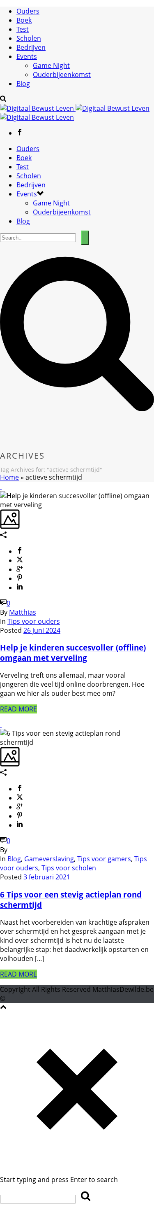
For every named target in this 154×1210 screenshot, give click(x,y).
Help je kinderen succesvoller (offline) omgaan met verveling (73, 652)
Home (9, 477)
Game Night (51, 65)
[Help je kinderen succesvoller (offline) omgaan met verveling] (1, 486)
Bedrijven (31, 47)
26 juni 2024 (41, 630)
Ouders (27, 11)
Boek (24, 20)
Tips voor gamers (104, 858)
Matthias (22, 612)
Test (22, 29)
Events (26, 56)
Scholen (28, 38)
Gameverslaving (49, 858)
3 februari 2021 (46, 876)
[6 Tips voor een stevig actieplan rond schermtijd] (1, 724)
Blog (23, 83)
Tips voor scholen (68, 867)
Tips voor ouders (33, 621)
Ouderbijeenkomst (62, 74)
